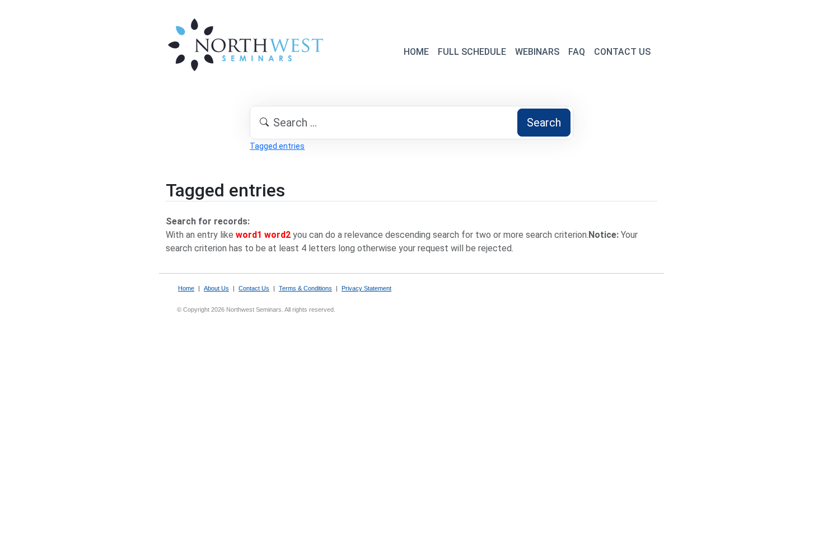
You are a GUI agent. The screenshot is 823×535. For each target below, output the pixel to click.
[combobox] (411, 122)
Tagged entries (277, 146)
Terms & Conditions (305, 288)
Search (544, 122)
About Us (216, 288)
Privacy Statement (366, 288)
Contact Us (254, 288)
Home (186, 288)
